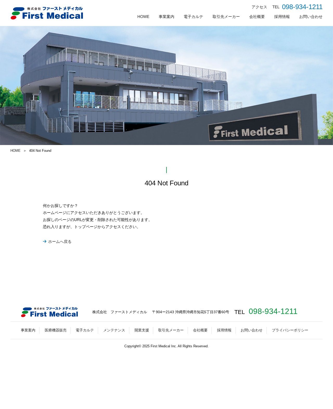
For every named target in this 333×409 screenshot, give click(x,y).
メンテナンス (114, 330)
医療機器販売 (56, 330)
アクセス (259, 7)
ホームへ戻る (60, 241)
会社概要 (257, 16)
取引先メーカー (226, 16)
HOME (143, 16)
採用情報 (282, 16)
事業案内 (166, 16)
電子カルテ (193, 16)
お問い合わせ (311, 16)
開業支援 (142, 330)
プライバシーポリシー (290, 330)
